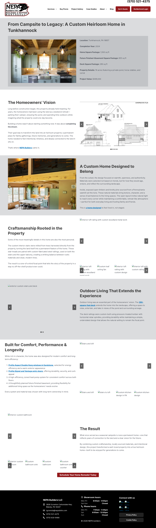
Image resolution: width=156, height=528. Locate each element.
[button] (55, 9)
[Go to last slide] (81, 124)
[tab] (111, 149)
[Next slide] (146, 124)
